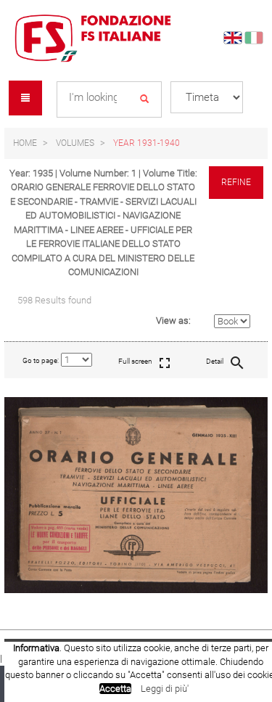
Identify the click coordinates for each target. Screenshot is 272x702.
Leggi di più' (165, 688)
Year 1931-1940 (146, 143)
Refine (236, 182)
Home (25, 143)
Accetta (115, 688)
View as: (173, 320)
